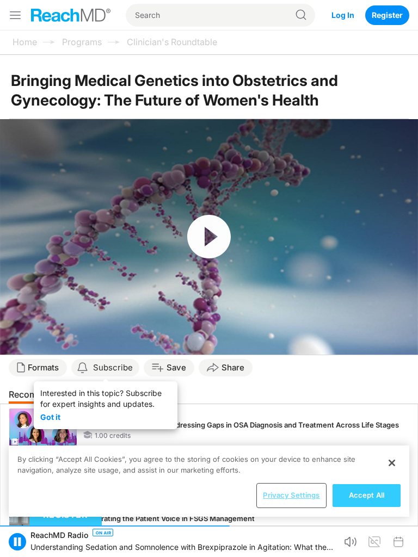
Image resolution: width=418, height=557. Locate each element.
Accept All (366, 495)
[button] (17, 541)
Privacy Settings (291, 495)
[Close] (392, 463)
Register (387, 15)
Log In (342, 15)
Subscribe (113, 367)
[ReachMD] (70, 15)
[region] (209, 481)
